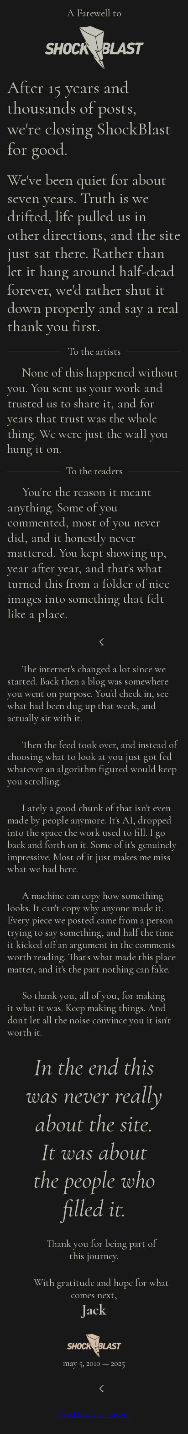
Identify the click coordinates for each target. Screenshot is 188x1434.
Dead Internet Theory (94, 1414)
